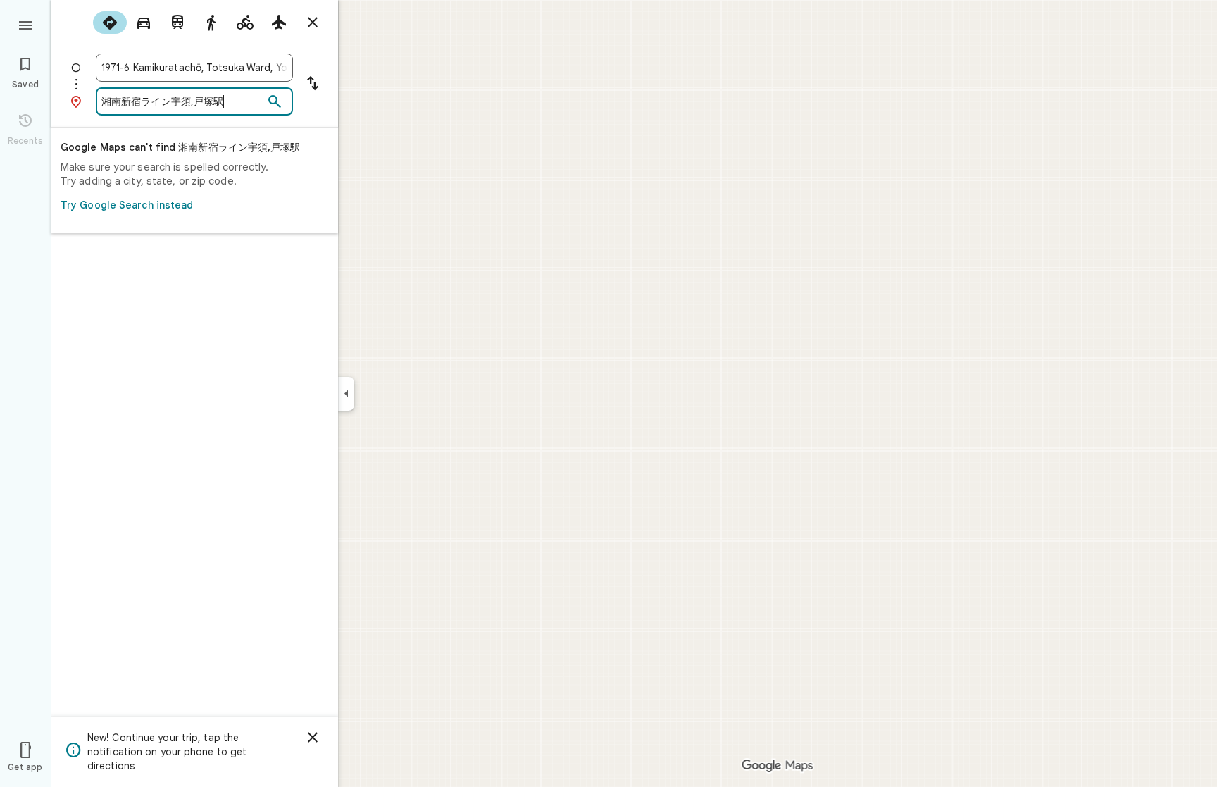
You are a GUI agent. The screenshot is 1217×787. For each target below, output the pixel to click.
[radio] (110, 22)
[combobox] (194, 68)
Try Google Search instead (127, 205)
